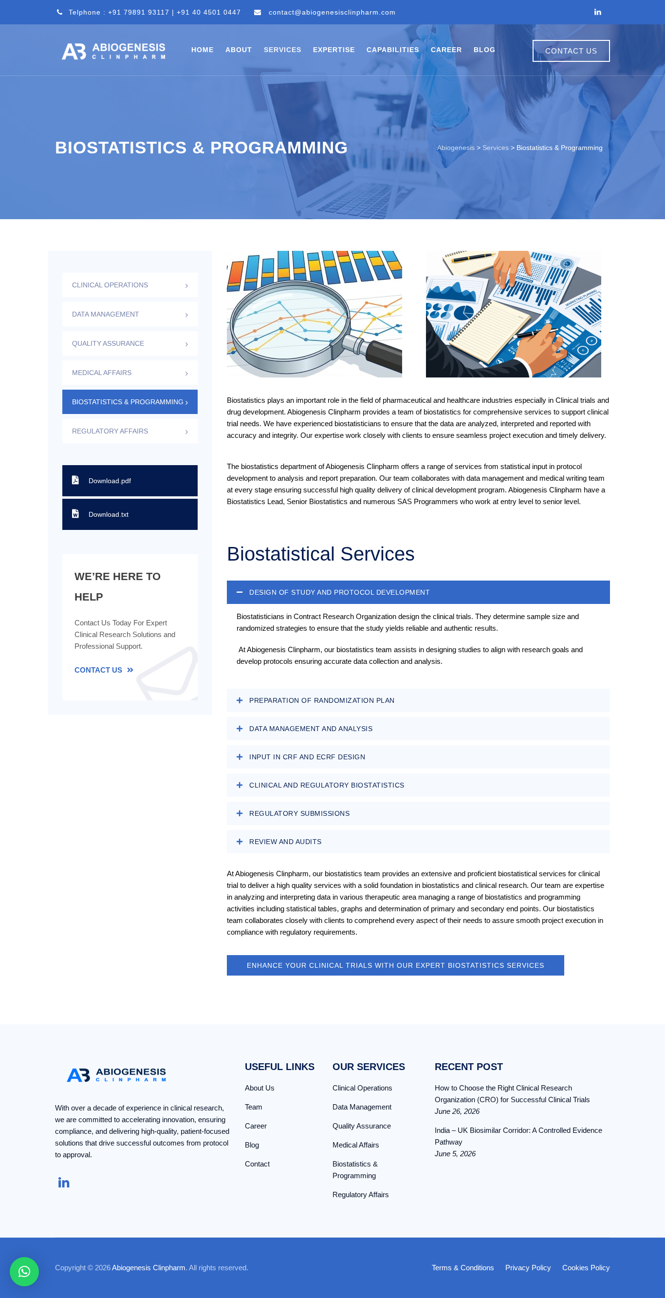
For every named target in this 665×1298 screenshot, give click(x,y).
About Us (260, 1088)
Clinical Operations (110, 285)
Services (282, 50)
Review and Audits (285, 842)
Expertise (334, 50)
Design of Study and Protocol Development (339, 592)
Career (446, 50)
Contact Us (98, 670)
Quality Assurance (108, 343)
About (238, 50)
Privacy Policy (528, 1267)
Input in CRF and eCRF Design (307, 757)
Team (253, 1107)
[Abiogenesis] (113, 49)
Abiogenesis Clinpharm (148, 1267)
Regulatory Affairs (110, 431)
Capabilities (393, 50)
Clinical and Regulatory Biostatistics (327, 785)
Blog (485, 50)
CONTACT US (571, 51)
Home (202, 50)
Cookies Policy (586, 1267)
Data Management (105, 314)
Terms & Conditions (463, 1267)
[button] (418, 592)
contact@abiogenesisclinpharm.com (332, 12)
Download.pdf (110, 481)
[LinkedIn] (598, 12)
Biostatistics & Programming (128, 402)
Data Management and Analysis (310, 729)
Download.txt (109, 514)
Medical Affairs (101, 372)
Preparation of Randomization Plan (322, 700)
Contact (257, 1164)
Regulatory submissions (299, 813)
